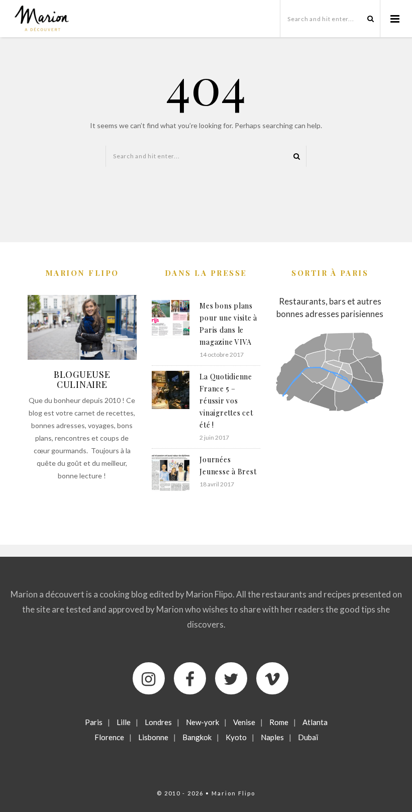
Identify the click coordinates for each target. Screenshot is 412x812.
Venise (244, 722)
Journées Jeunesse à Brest (227, 465)
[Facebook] (190, 678)
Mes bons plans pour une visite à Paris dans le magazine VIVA (228, 324)
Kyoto (236, 737)
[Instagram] (149, 678)
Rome (278, 722)
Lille (124, 722)
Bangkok (197, 737)
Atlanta (315, 722)
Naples (272, 737)
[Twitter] (231, 678)
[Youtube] (272, 678)
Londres (158, 722)
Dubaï (308, 737)
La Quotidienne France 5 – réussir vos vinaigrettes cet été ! (226, 401)
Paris (93, 722)
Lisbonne (153, 737)
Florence (109, 737)
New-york (202, 722)
